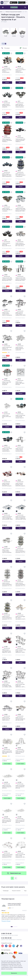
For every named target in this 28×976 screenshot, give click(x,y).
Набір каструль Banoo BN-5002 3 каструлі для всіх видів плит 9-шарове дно (21, 106)
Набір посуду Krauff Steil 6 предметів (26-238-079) (7, 752)
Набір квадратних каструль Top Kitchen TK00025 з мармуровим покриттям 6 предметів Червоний (7, 140)
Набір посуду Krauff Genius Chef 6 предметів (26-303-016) (20, 856)
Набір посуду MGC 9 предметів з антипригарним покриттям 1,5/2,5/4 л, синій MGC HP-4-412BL (20, 71)
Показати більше (6, 921)
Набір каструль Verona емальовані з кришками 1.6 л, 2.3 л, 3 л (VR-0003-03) (20, 584)
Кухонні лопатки (16, 890)
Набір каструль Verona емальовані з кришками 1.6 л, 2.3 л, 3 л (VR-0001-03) (20, 551)
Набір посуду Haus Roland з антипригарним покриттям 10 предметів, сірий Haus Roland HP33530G (6, 71)
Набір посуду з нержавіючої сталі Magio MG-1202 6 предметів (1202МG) (7, 651)
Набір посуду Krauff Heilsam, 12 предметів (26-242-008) (7, 348)
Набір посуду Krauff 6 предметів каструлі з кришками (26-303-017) (7, 856)
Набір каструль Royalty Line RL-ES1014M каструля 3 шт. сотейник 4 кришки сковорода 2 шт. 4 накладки (7, 484)
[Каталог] (2, 7)
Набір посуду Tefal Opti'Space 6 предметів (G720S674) (6, 383)
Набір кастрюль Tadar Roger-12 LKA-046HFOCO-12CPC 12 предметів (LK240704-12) (21, 651)
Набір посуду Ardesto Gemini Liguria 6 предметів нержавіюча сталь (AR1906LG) (6, 551)
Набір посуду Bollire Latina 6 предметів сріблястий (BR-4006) (7, 518)
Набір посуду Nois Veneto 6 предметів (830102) (6, 787)
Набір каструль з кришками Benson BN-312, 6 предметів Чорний (6, 244)
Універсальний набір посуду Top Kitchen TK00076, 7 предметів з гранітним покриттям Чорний (20, 140)
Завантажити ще (15, 873)
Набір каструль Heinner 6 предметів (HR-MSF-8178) (20, 719)
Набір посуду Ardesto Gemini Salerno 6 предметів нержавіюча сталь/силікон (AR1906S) (7, 314)
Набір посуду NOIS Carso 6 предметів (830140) (20, 787)
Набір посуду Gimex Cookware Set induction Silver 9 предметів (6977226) (21, 416)
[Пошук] (25, 7)
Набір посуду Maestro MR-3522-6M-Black (20, 383)
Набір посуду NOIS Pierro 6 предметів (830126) (6, 821)
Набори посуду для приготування (14, 11)
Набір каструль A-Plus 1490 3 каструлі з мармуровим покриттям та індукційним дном (20, 175)
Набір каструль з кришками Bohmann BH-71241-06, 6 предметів (20, 244)
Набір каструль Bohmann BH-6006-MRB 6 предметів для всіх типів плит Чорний (7, 175)
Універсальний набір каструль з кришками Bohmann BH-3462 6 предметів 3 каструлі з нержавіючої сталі (21, 210)
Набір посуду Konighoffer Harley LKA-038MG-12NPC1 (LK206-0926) (7, 686)
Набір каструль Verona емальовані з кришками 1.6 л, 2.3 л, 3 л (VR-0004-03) (7, 618)
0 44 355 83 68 (6, 938)
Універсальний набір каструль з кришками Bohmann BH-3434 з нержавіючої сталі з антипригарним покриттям (21, 279)
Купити (7, 82)
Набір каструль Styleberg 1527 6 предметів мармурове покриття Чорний (7, 106)
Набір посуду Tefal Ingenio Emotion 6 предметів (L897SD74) (20, 752)
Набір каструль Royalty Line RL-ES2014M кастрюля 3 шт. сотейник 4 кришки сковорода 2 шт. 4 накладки (21, 484)
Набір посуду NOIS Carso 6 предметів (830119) (20, 821)
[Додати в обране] (11, 53)
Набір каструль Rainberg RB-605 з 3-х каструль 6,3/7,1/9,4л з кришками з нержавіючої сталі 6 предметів (7, 210)
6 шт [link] (26, 11)
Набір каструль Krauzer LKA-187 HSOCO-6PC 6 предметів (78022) (6, 719)
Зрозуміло (14, 973)
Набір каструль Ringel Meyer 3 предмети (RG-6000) (20, 314)
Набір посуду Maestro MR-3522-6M (6, 416)
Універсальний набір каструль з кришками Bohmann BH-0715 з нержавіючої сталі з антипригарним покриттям (7, 279)
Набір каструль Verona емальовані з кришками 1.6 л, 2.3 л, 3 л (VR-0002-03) (7, 584)
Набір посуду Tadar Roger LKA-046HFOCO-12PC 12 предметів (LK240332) (21, 686)
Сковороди (5, 890)
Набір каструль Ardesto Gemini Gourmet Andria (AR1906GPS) (19, 450)
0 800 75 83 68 (6, 933)
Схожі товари (7, 763)
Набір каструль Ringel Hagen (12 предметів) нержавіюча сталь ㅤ (20, 348)
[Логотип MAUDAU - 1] (14, 7)
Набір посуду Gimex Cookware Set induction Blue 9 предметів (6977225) (7, 450)
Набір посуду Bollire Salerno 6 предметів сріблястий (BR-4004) (21, 518)
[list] (2, 946)
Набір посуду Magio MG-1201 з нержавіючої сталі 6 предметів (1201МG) (20, 618)
